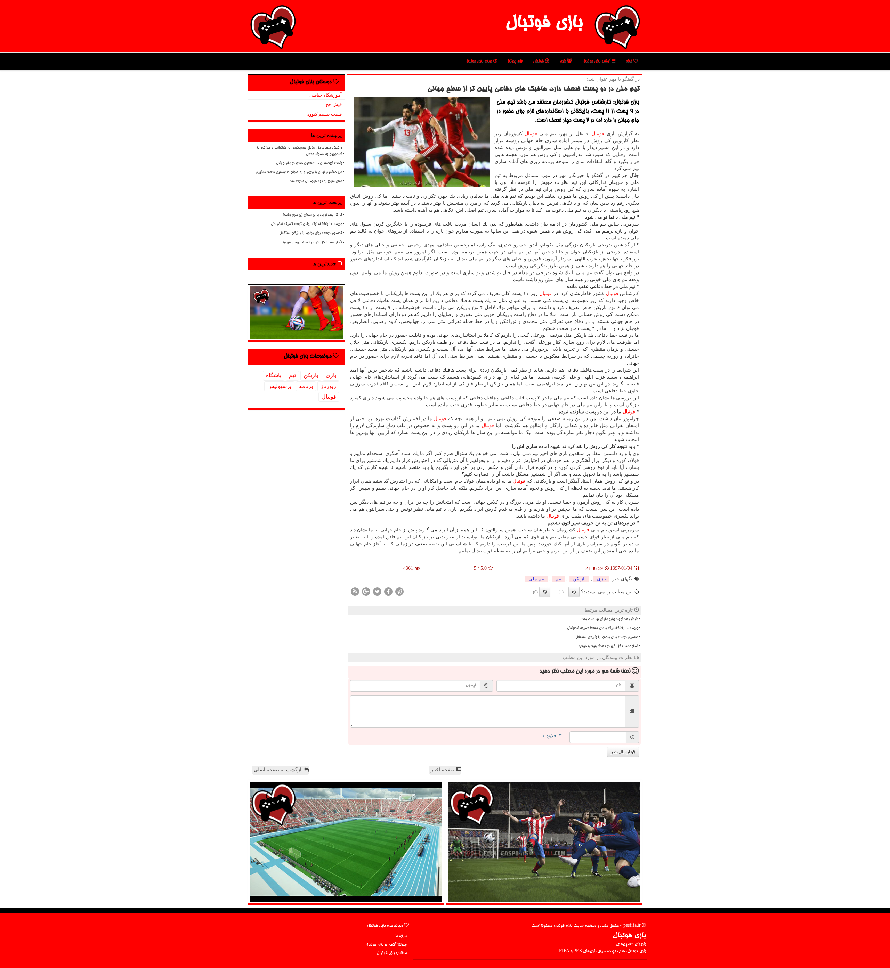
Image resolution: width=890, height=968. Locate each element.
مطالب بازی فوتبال (392, 953)
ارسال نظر (621, 751)
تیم (558, 578)
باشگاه (273, 375)
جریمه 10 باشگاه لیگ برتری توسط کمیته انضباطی (602, 628)
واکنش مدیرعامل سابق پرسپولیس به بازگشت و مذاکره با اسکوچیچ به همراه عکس (299, 151)
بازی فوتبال (544, 23)
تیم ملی (536, 578)
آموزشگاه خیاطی (325, 95)
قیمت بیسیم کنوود (324, 114)
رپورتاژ (513, 61)
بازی (563, 61)
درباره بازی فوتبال (479, 61)
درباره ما (400, 936)
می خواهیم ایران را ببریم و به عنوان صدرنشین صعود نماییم (299, 172)
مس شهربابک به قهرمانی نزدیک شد (316, 181)
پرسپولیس (279, 386)
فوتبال (539, 61)
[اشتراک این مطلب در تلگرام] (399, 591)
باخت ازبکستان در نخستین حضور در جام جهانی (309, 163)
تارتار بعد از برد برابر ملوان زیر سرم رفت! (608, 619)
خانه (629, 61)
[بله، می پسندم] (574, 592)
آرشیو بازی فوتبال (597, 61)
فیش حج (334, 104)
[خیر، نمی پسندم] (544, 592)
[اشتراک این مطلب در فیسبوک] (388, 591)
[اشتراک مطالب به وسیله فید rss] (355, 591)
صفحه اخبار (443, 769)
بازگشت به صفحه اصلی (279, 769)
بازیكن (579, 578)
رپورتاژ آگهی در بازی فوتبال (386, 945)
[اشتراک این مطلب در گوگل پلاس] (366, 591)
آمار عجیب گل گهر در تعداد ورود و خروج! (608, 646)
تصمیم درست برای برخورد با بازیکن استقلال (606, 637)
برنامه (306, 386)
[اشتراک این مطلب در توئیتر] (377, 591)
